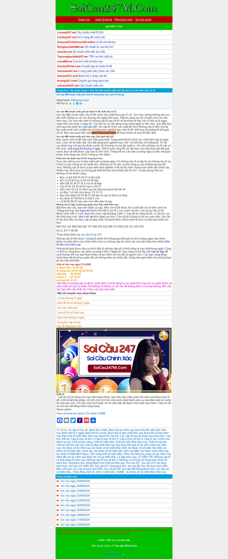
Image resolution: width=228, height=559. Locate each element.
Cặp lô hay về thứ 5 (106, 439)
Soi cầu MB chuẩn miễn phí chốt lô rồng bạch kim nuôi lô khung (90, 94)
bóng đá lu (62, 530)
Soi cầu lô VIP (112, 469)
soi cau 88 (134, 465)
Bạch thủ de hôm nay (121, 429)
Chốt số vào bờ (157, 441)
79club (95, 533)
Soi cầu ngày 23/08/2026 (75, 490)
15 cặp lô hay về (78, 429)
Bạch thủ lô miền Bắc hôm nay (80, 435)
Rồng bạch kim (80, 100)
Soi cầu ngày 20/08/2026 (75, 505)
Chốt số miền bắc (103, 441)
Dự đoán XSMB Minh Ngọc (72, 453)
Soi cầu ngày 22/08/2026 (75, 495)
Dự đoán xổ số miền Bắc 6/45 (109, 447)
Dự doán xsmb (79, 90)
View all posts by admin (70, 413)
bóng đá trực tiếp (79, 530)
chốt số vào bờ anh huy (70, 445)
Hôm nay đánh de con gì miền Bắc (95, 457)
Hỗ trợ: (61, 103)
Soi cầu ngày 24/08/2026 (75, 485)
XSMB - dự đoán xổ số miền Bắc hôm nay (141, 471)
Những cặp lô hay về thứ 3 (102, 459)
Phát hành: (63, 100)
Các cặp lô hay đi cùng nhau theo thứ (142, 435)
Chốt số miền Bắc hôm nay (131, 441)
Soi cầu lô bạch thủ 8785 (88, 469)
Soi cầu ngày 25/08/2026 (75, 481)
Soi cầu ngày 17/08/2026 (75, 519)
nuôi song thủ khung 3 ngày (83, 148)
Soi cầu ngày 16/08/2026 (75, 524)
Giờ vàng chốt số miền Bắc (106, 453)
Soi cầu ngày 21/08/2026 (75, 500)
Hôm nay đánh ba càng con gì (141, 453)
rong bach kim (76, 463)
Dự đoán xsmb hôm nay (154, 451)
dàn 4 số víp (86, 216)
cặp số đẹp (157, 251)
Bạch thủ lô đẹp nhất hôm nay (125, 433)
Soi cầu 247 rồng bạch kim (110, 465)
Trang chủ (62, 90)
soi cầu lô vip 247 (91, 234)
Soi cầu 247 (133, 463)
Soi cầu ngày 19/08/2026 (75, 510)
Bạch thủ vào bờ (109, 435)
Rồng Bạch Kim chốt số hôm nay (105, 463)
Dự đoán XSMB (95, 413)
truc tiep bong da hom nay (105, 530)
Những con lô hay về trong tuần (138, 459)
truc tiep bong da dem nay (76, 533)
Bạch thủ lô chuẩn (95, 433)
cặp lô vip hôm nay (103, 132)
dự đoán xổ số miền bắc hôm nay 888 (116, 451)
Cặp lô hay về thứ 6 (131, 439)
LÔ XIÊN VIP (145, 457)
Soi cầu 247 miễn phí (80, 465)
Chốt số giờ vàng (82, 441)
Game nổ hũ (108, 533)
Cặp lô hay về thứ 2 (82, 439)
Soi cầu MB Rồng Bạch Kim (138, 469)
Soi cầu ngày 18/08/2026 (75, 515)
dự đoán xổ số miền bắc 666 (145, 447)
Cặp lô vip (150, 439)
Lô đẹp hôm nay (126, 457)
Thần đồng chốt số (83, 471)
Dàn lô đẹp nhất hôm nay (100, 445)
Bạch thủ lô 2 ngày (73, 433)
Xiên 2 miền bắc (105, 471)
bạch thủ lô (86, 210)
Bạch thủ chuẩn (98, 429)
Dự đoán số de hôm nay (76, 447)
